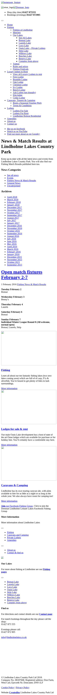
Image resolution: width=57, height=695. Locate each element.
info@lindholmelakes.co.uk (14, 637)
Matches (17, 32)
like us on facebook (16, 129)
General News (13, 183)
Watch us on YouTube (17, 131)
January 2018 (13, 205)
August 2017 (13, 218)
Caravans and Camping (18, 535)
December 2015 (14, 257)
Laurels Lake (25, 43)
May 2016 (12, 244)
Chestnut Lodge (20, 84)
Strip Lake (23, 51)
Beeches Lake (25, 56)
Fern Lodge (18, 77)
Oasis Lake (12, 589)
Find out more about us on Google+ (23, 134)
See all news (13, 175)
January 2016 (13, 254)
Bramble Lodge (20, 79)
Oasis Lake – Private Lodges (32, 48)
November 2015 (14, 259)
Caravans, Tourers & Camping (21, 100)
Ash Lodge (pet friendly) (24, 92)
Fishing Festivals (20, 69)
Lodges (10, 108)
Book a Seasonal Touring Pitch (27, 103)
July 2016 (11, 239)
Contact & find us (15, 552)
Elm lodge (17, 95)
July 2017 (11, 220)
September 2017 (14, 215)
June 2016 (12, 241)
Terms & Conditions (22, 105)
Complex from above (28, 61)
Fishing (10, 27)
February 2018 (14, 202)
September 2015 (14, 265)
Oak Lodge (18, 82)
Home (10, 24)
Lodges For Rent (20, 113)
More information (9, 388)
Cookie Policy (7, 687)
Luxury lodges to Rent (17, 71)
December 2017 (14, 207)
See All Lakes (25, 38)
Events (10, 178)
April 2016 (12, 246)
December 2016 (14, 225)
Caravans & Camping (14, 485)
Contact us (12, 124)
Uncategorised (13, 185)
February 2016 (14, 252)
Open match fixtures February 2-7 (21, 274)
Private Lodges (14, 537)
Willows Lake (25, 53)
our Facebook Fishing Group (17, 506)
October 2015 (13, 262)
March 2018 (12, 199)
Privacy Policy (22, 687)
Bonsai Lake (24, 40)
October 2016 (13, 231)
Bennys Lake (25, 58)
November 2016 (14, 228)
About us (11, 121)
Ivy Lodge (18, 87)
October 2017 (13, 212)
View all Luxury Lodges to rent (27, 74)
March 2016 (12, 249)
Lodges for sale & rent (14, 429)
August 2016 (13, 236)
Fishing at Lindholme (23, 30)
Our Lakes (18, 35)
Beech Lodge (19, 90)
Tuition (16, 64)
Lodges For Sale (20, 111)
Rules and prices (20, 66)
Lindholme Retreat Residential (27, 116)
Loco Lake (24, 45)
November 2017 (14, 210)
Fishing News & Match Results (21, 180)
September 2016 (14, 233)
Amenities (11, 118)
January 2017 (13, 223)
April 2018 (12, 197)
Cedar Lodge (19, 98)
